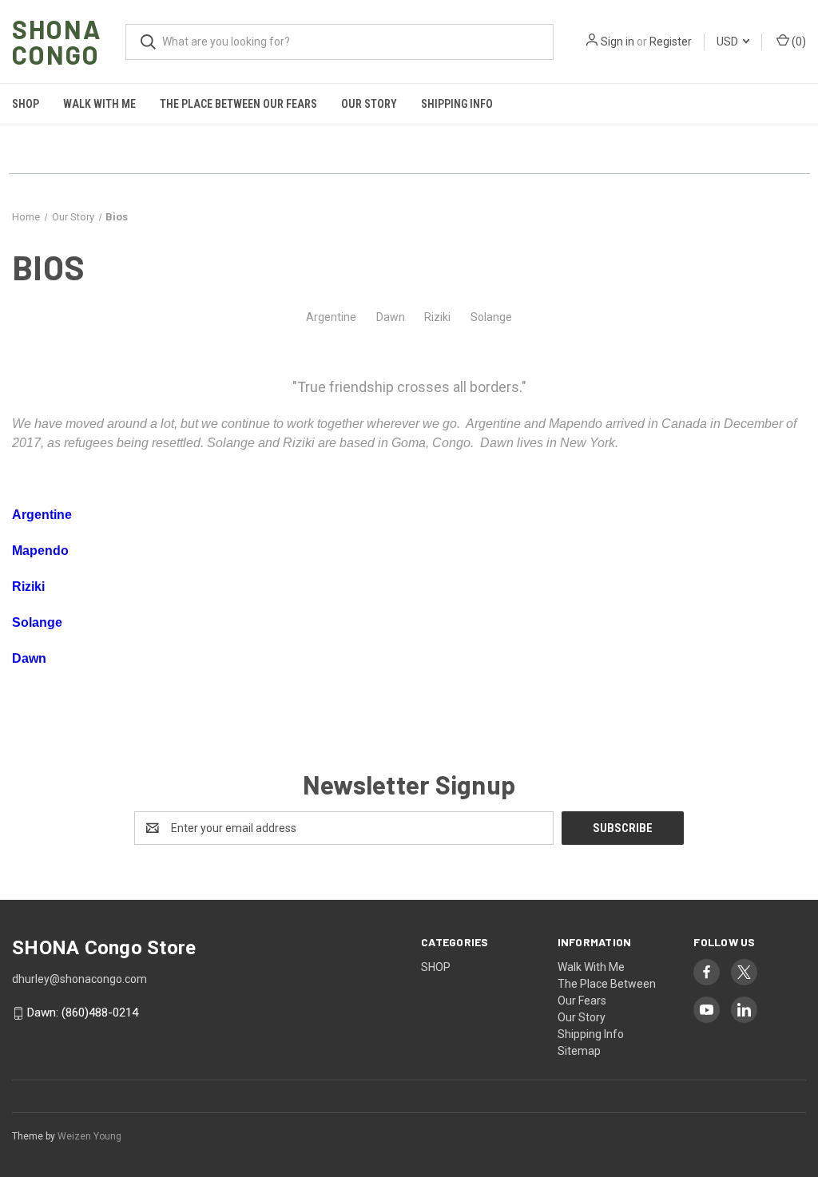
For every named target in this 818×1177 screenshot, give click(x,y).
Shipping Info (457, 103)
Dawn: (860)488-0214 (82, 1013)
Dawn (390, 317)
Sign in (617, 41)
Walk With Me (99, 103)
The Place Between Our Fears (238, 103)
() (797, 41)
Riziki (437, 317)
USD (729, 41)
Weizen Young (89, 1136)
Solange (491, 317)
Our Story (369, 103)
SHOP (25, 103)
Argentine (331, 317)
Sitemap (579, 1050)
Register (670, 41)
